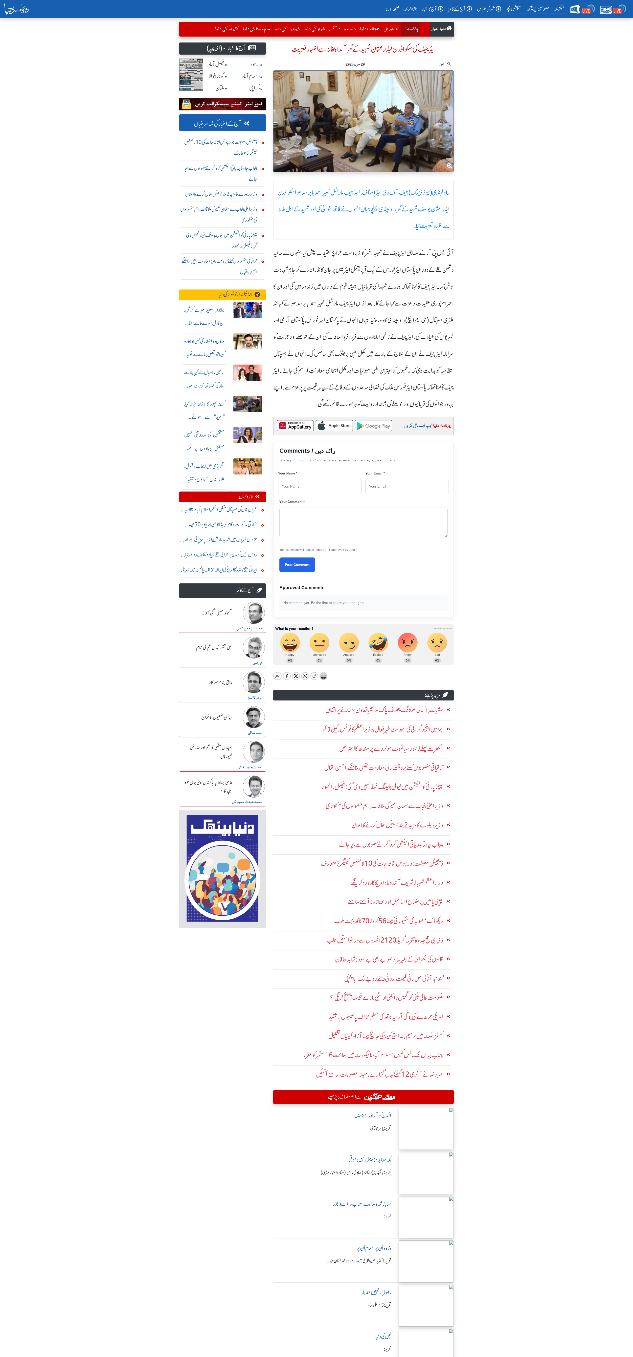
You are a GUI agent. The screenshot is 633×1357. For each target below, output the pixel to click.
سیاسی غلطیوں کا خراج (216, 717)
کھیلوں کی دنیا (287, 29)
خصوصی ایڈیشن (537, 9)
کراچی (254, 88)
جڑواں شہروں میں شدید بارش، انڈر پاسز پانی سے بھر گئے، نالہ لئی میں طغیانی (220, 540)
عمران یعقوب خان (250, 767)
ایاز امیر (257, 663)
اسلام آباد (250, 76)
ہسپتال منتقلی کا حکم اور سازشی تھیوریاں (211, 752)
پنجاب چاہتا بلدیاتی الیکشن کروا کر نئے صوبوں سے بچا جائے (220, 173)
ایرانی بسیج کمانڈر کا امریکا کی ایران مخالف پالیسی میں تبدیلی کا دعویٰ (219, 571)
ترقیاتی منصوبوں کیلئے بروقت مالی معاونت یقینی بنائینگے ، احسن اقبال (219, 266)
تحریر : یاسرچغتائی (380, 1128)
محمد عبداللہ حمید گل (247, 802)
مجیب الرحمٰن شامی (249, 628)
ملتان (219, 88)
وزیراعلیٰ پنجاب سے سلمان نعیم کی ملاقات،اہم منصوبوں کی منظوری (218, 214)
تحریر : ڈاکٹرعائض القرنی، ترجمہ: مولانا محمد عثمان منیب (359, 1261)
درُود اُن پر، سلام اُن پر (374, 1248)
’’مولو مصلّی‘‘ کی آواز (217, 613)
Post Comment (297, 565)
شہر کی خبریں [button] (486, 9)
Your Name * (287, 473)
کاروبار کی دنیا (227, 29)
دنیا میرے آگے (342, 29)
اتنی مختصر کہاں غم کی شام (214, 648)
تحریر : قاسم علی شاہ (379, 1305)
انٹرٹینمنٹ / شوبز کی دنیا (235, 294)
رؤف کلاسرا (255, 698)
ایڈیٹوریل (391, 29)
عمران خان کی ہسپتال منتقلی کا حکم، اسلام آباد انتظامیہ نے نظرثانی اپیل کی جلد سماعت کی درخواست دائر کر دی (218, 510)
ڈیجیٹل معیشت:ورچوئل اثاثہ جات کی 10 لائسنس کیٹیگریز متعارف (220, 147)
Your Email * (375, 473)
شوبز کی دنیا (314, 29)
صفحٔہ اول (393, 8)
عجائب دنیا (370, 29)
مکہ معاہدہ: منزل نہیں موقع (369, 1159)
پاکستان (409, 29)
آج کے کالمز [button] (457, 9)
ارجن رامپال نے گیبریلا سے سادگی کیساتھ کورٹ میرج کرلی (204, 385)
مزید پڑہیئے (432, 695)
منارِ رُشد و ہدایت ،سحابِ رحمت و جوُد (362, 1204)
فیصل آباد (216, 64)
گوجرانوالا (216, 76)
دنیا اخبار (439, 29)
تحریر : (387, 1216)
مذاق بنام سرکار (220, 682)
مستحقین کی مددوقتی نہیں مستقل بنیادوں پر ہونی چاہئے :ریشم (204, 448)
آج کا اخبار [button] (429, 9)
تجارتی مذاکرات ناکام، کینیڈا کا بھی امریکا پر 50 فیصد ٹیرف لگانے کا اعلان (222, 525)
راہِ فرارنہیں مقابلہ (376, 1292)
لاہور (254, 64)
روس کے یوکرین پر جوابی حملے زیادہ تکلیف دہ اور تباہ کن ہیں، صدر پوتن (220, 556)
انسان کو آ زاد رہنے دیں (372, 1115)
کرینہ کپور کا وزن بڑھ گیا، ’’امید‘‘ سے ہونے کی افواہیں (204, 417)
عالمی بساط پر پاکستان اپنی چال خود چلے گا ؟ (208, 787)
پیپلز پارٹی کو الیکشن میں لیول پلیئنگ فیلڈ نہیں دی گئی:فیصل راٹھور (221, 240)
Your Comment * (292, 502)
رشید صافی (255, 733)
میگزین (559, 9)
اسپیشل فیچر (514, 9)
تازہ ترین (410, 9)
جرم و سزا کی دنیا (256, 29)
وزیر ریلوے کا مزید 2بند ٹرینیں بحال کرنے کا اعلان (221, 194)
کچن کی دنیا (383, 1336)
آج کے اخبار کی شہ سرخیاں (218, 124)
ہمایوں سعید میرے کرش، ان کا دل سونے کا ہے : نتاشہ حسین (204, 323)
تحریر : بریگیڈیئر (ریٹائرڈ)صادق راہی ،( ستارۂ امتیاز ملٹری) (356, 1172)
